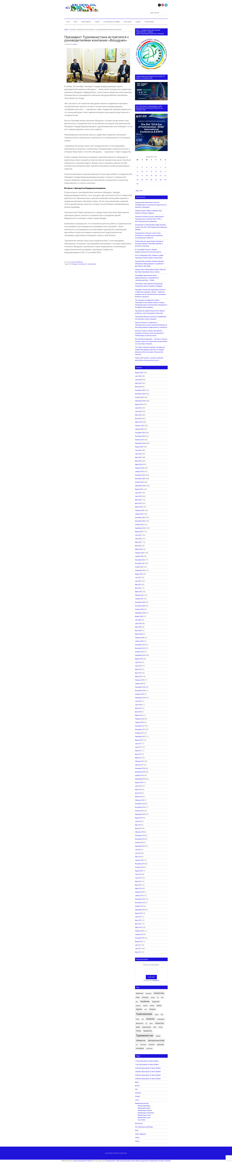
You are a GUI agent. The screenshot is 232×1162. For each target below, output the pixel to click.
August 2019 (139, 659)
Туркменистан (92, 264)
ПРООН (160, 1027)
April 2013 (138, 885)
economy (145, 997)
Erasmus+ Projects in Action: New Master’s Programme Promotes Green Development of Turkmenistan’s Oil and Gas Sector (149, 333)
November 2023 (140, 478)
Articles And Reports (77, 262)
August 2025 (139, 404)
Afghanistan (139, 993)
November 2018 (140, 690)
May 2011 (138, 952)
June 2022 (138, 539)
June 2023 (138, 496)
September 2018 (140, 698)
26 (151, 180)
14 (160, 171)
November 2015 (140, 807)
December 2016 (140, 768)
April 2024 (138, 461)
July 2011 (138, 945)
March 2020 (139, 634)
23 (137, 180)
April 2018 (138, 712)
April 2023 (138, 503)
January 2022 (139, 556)
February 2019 (139, 680)
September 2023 (140, 486)
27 (156, 180)
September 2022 (140, 528)
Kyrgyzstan (155, 1001)
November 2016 (140, 772)
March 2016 (139, 796)
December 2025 (140, 390)
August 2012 (139, 913)
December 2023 (140, 475)
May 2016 (138, 789)
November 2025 (140, 394)
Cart (136, 1089)
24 (142, 180)
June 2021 (138, 581)
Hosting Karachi (110, 1161)
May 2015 (138, 825)
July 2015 (138, 821)
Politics (152, 1005)
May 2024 (138, 457)
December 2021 (140, 560)
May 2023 (138, 500)
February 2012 (139, 931)
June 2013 (138, 878)
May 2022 (138, 542)
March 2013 (139, 888)
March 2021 (139, 592)
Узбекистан (140, 1041)
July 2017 (138, 743)
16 (137, 175)
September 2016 (140, 779)
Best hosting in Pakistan (163, 1161)
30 (137, 184)
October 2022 (139, 524)
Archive (137, 1086)
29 (165, 180)
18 (147, 175)
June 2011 (138, 948)
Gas (162, 997)
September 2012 (140, 910)
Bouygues (75, 264)
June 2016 (138, 786)
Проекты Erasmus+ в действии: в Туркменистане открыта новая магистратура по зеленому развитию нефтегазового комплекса (151, 325)
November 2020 (140, 606)
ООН (154, 1027)
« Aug (137, 191)
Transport (152, 1009)
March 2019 (139, 676)
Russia (159, 1005)
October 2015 (139, 811)
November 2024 (140, 436)
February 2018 (139, 719)
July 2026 (138, 376)
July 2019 (138, 662)
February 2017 (139, 761)
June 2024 (138, 454)
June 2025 (138, 411)
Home (66, 29)
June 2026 (138, 380)
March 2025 (139, 422)
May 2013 (138, 881)
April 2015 (138, 828)
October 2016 (139, 775)
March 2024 (139, 464)
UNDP (137, 1019)
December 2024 (140, 433)
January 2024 (139, 471)
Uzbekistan (150, 1019)
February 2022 (139, 553)
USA (143, 1019)
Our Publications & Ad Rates (144, 1127)
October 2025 (139, 397)
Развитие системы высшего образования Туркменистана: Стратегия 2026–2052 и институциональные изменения (149, 219)
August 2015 (139, 818)
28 (160, 180)
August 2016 (139, 782)
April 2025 (138, 418)
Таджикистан (147, 1031)
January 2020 (139, 641)
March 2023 (139, 507)
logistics (138, 1005)
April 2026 (138, 387)
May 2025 (138, 415)
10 (142, 171)
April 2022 (138, 546)
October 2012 (139, 906)
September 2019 (140, 655)
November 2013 (140, 864)
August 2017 (139, 740)
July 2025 (138, 408)
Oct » (141, 191)
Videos (137, 1137)
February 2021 (139, 595)
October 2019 (139, 652)
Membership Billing (144, 1106)
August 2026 (139, 372)
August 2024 (139, 447)
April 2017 (138, 754)
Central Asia (159, 993)
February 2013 (139, 892)
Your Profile (141, 1120)
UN (162, 1014)
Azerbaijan (148, 993)
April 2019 (138, 673)
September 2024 (140, 443)
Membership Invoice (144, 1115)
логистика (143, 1044)
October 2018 (139, 694)
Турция (158, 1036)
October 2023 (139, 482)
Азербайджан (160, 1019)
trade (145, 1009)
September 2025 (140, 401)
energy (153, 997)
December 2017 (140, 726)
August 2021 (139, 574)
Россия (138, 1031)
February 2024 (139, 468)
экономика (140, 1048)
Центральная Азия (156, 1040)
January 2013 (139, 895)
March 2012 (139, 927)
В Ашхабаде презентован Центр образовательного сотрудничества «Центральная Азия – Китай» (147, 278)
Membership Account (142, 1103)
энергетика (149, 1048)
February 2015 (139, 832)
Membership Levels (144, 1117)
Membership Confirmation (146, 1113)
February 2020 (139, 637)
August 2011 (139, 941)
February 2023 (139, 510)
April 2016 (138, 793)
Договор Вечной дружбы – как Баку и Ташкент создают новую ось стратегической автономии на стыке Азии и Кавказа (151, 341)
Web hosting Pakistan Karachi (125, 1161)
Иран (151, 1023)
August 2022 (139, 531)
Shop (136, 1130)
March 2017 (139, 758)
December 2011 (140, 938)
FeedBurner (155, 980)
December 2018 (140, 687)
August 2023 (139, 489)
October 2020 (139, 609)
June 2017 (138, 747)
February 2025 (139, 425)
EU (158, 997)
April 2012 (138, 924)
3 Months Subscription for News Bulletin (148, 1068)
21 (160, 175)
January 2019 (139, 683)
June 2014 (138, 853)
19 (151, 175)
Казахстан (159, 1023)
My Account (138, 1123)
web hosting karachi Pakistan (83, 1161)
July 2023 (138, 493)
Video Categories (140, 1134)
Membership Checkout (145, 1110)
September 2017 (140, 736)
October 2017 (139, 733)
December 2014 (140, 835)
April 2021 (138, 588)
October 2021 (139, 567)
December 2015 (140, 804)
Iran (137, 1001)
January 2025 (139, 429)
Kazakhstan (144, 1001)
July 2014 (138, 850)
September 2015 (140, 814)
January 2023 (139, 514)
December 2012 (140, 899)
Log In (137, 1100)
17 (142, 175)
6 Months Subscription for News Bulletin (148, 1075)
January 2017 (139, 765)
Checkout (138, 1093)
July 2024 (138, 450)
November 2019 (140, 648)
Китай (138, 1027)
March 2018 (139, 715)
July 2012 (138, 917)
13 (156, 171)
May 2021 (138, 584)
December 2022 (140, 517)
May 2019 (138, 669)
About (137, 1082)
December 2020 (140, 602)
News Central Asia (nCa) (81, 8)
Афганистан (139, 1023)
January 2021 (139, 599)
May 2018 (138, 708)
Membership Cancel (144, 1108)
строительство (82, 264)
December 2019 (140, 645)
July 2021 (138, 577)
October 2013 (139, 867)
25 (147, 180)
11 (147, 171)
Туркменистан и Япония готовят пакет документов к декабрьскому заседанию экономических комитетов (149, 235)
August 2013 (139, 871)
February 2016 (139, 800)
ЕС (146, 1023)
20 (156, 175)
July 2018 (138, 701)
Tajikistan (139, 1009)
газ (137, 1044)
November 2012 (140, 903)
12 (151, 171)
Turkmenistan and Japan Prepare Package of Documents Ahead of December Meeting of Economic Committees (149, 243)
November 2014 (140, 839)
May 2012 (138, 920)
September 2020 (140, 613)
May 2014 (138, 857)
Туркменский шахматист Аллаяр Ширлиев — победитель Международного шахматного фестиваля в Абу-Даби (150, 263)
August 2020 (139, 616)
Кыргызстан (146, 1027)
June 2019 (138, 666)
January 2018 (139, 722)
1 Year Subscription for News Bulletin (147, 1061)
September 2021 (140, 570)
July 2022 (138, 535)
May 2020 (138, 627)
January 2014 (139, 860)
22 (165, 175)
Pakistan (145, 1005)
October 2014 (139, 842)
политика (151, 1044)
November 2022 (140, 521)
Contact (137, 1096)
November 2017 (140, 729)
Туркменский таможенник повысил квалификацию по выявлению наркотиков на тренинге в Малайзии (150, 205)
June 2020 (138, 623)
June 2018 (138, 705)
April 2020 (138, 630)
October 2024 (139, 440)
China (137, 997)
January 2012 (139, 934)
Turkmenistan (144, 1014)
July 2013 (138, 874)
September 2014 (140, 846)
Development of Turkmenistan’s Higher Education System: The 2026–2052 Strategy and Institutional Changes (151, 227)
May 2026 (138, 383)
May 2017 (138, 751)
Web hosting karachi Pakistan (145, 1161)
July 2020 (138, 620)
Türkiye (156, 1014)
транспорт (160, 1044)
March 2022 (139, 549)
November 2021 (140, 563)
